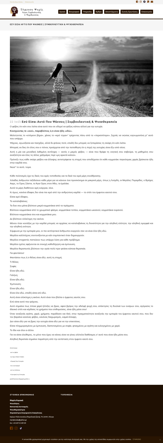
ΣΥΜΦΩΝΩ (137, 439)
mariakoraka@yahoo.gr (18, 420)
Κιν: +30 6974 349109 (18, 423)
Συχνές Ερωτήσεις (16, 2)
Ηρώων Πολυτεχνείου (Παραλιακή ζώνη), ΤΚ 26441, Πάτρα (32, 417)
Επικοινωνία (29, 2)
